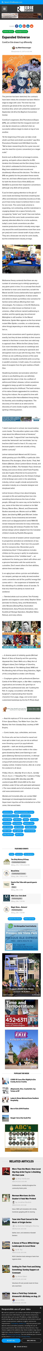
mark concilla (25, 816)
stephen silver (28, 823)
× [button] (40, 1308)
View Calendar (29, 919)
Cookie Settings (16, 1336)
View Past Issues (8, 994)
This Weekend (29, 854)
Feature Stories (8, 31)
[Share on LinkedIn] (28, 26)
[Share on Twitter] (20, 26)
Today (11, 854)
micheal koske (30, 831)
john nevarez (7, 827)
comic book (7, 819)
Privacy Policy (26, 1336)
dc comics (34, 819)
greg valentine (8, 834)
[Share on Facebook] (16, 26)
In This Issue (36, 994)
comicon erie (7, 812)
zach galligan (18, 831)
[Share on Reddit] (31, 26)
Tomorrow (19, 854)
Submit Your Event (15, 919)
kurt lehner (6, 823)
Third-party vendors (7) (18, 1323)
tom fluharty (17, 823)
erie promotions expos (10, 816)
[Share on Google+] (24, 26)
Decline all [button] (31, 1340)
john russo (19, 834)
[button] (21, 1346)
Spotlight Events (21, 31)
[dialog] (21, 1328)
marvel (26, 819)
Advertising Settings (13, 1334)
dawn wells (7, 831)
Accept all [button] (11, 1340)
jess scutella (19, 827)
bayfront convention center (24, 812)
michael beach (31, 827)
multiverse (17, 819)
